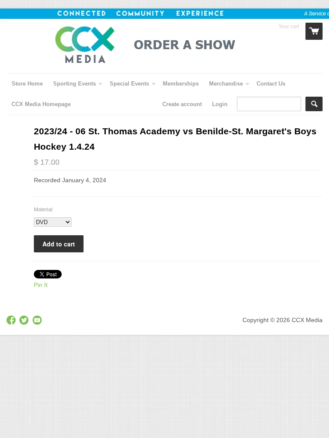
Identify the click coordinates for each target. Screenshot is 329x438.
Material (43, 210)
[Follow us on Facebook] (12, 320)
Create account (182, 104)
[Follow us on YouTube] (38, 320)
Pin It (41, 284)
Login (219, 104)
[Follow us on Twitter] (24, 320)
